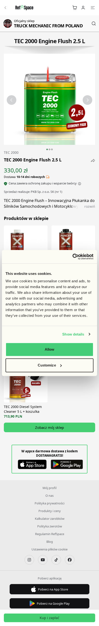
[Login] (83, 7)
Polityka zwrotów (49, 526)
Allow (50, 349)
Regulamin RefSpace (49, 534)
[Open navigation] (92, 7)
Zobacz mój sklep (49, 427)
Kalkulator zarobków (49, 518)
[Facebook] (69, 560)
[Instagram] (29, 560)
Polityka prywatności (49, 503)
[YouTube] (43, 560)
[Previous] (11, 100)
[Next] (87, 100)
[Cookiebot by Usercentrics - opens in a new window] (72, 257)
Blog (49, 541)
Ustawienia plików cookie (49, 549)
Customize (47, 365)
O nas (49, 495)
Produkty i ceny (49, 511)
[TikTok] (56, 560)
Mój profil (49, 488)
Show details (73, 334)
